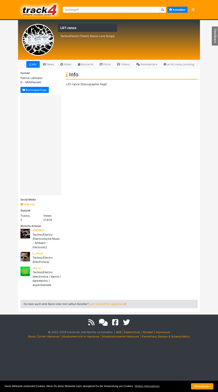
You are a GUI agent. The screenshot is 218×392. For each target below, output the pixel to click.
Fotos (107, 64)
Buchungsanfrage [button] (36, 89)
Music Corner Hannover (44, 336)
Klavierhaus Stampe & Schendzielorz (166, 336)
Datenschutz (132, 332)
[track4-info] (103, 322)
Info (34, 64)
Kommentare (148, 64)
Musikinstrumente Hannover (120, 336)
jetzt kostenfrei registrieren (107, 304)
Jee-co (37, 268)
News (50, 64)
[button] (162, 10)
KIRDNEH (38, 230)
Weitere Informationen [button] (147, 386)
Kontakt (148, 332)
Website (29, 204)
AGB (118, 332)
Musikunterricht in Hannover (81, 336)
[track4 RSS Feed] (91, 322)
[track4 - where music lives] (39, 9)
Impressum (163, 332)
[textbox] (111, 10)
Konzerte (86, 64)
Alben (67, 64)
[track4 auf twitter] (126, 322)
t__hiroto (38, 253)
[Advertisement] (41, 145)
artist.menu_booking (180, 64)
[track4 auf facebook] (115, 322)
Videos (125, 64)
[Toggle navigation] (193, 10)
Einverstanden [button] (202, 386)
